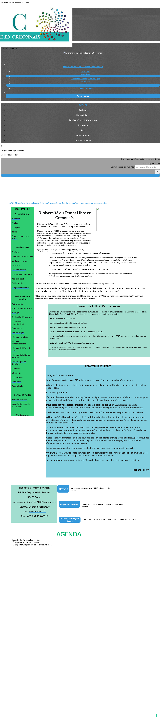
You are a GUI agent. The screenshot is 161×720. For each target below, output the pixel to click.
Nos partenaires (85, 88)
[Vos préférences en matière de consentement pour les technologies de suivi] (156, 715)
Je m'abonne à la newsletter (123, 167)
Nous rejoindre (86, 76)
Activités (85, 74)
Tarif (85, 83)
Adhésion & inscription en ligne (85, 78)
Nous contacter (85, 86)
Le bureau (85, 81)
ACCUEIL (85, 71)
